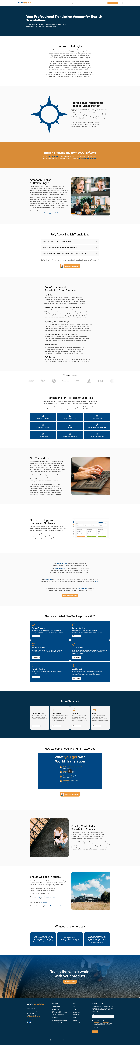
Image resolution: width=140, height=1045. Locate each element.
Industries (76, 1015)
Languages (76, 1012)
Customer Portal (57, 1023)
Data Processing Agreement (57, 1039)
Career (75, 1020)
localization (43, 211)
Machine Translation (58, 1015)
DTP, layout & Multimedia (59, 1012)
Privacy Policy (40, 1039)
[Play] (70, 771)
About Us (76, 1017)
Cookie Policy (47, 1039)
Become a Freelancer (79, 1023)
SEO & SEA (55, 1017)
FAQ (74, 1006)
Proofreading (56, 1006)
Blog (74, 1009)
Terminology (55, 1009)
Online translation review (59, 1020)
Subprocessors (67, 1039)
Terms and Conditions (30, 1039)
